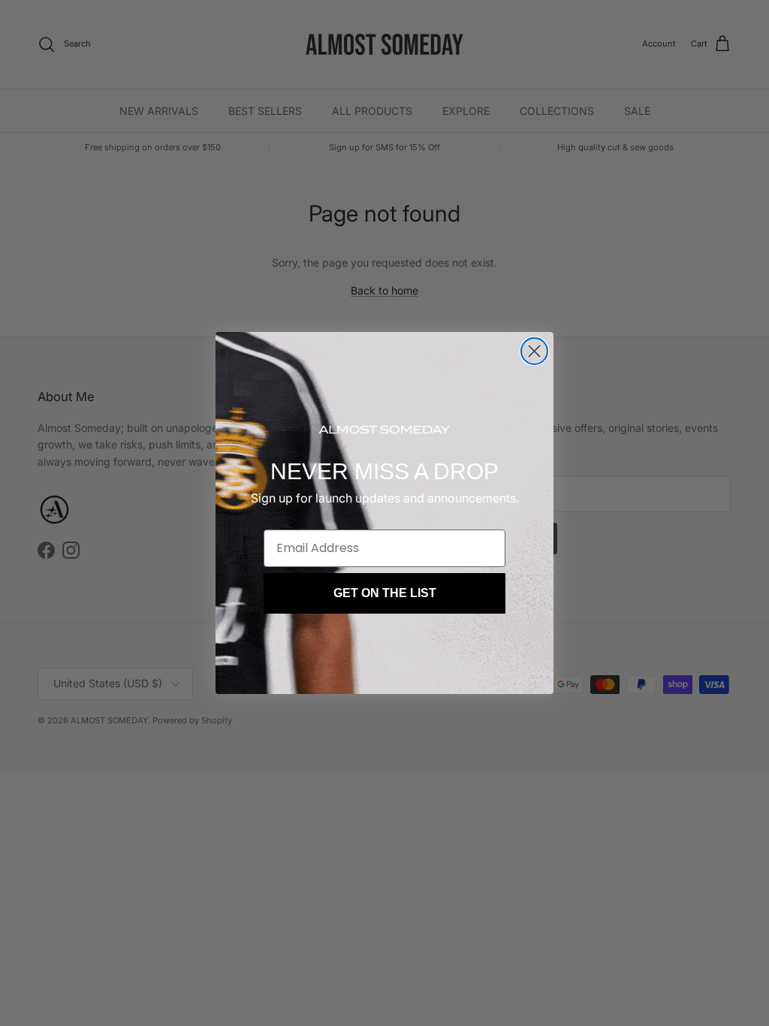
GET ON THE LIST (384, 593)
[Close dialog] (534, 351)
